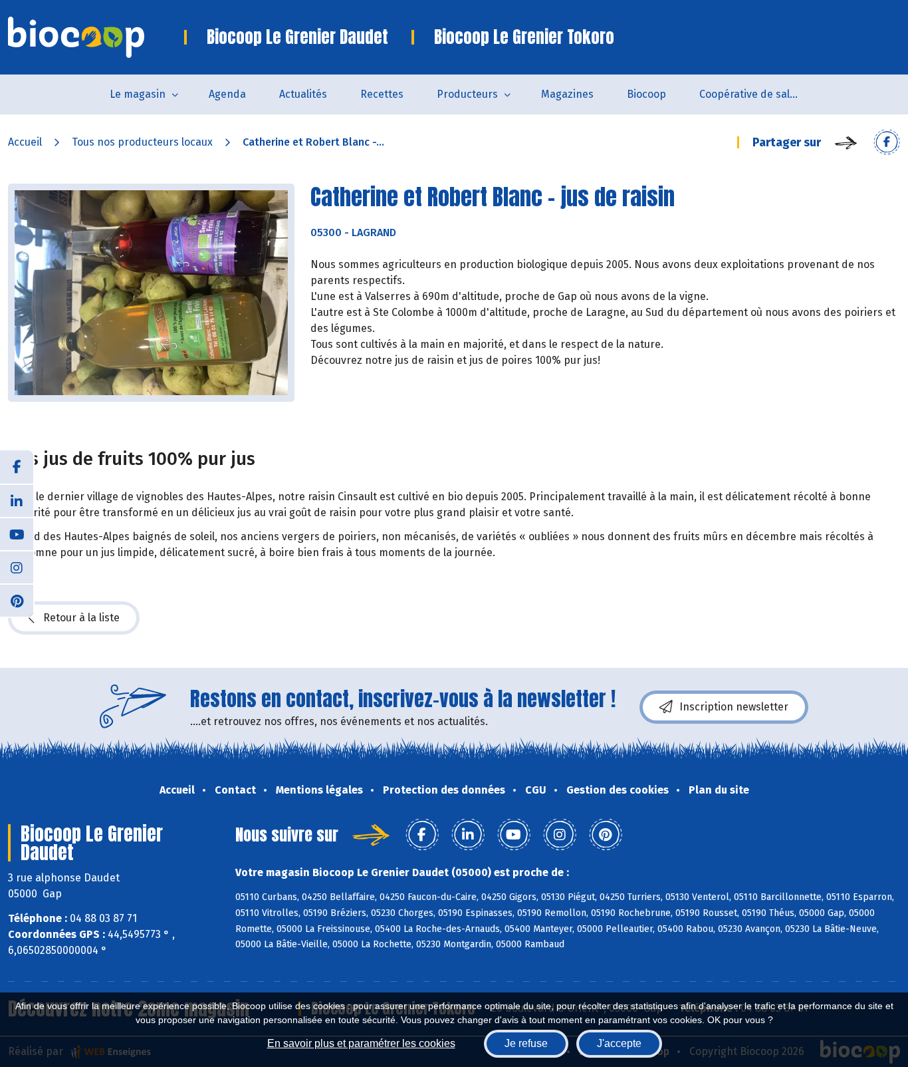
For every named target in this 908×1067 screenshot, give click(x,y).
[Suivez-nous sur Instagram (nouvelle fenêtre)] (16, 566)
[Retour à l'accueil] (96, 37)
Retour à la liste (81, 617)
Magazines (567, 94)
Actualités (303, 94)
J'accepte (619, 1043)
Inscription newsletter (733, 706)
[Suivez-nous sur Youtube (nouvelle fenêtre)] (16, 533)
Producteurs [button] (467, 94)
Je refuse (526, 1043)
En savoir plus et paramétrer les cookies (361, 1043)
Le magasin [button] (138, 94)
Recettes (381, 94)
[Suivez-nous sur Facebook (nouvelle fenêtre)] (16, 467)
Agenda (227, 94)
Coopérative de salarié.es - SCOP (757, 94)
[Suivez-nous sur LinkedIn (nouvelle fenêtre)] (16, 500)
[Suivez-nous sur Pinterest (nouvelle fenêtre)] (16, 600)
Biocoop (646, 94)
